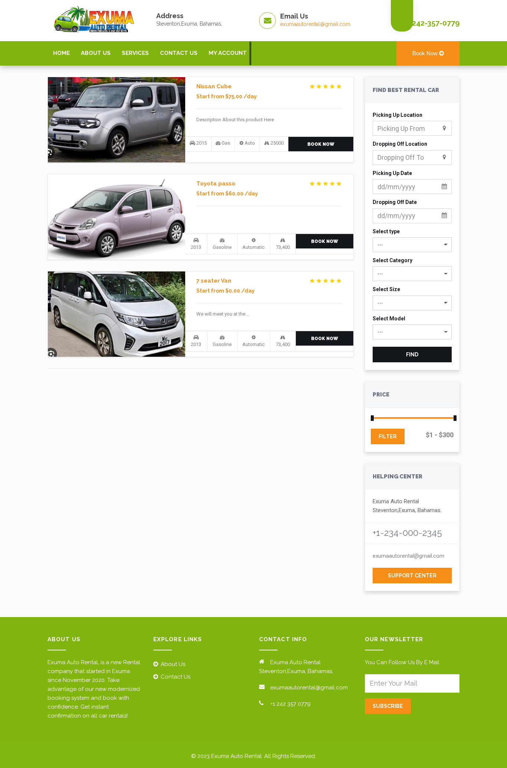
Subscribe (388, 706)
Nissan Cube (214, 86)
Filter (388, 436)
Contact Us (178, 53)
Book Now (425, 53)
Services (135, 53)
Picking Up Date (392, 173)
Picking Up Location (397, 115)
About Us (96, 53)
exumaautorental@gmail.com (315, 24)
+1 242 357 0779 (290, 704)
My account (228, 53)
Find (412, 354)
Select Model (389, 319)
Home (61, 53)
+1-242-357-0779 (430, 23)
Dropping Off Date (395, 202)
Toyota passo (215, 183)
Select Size (386, 289)
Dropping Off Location (400, 144)
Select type (386, 231)
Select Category (392, 260)
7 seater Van (213, 280)
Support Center (412, 576)
